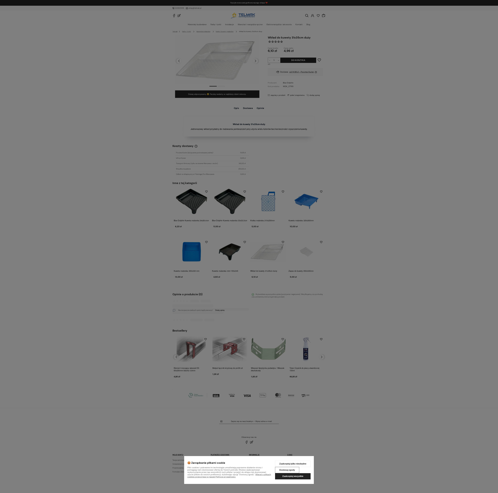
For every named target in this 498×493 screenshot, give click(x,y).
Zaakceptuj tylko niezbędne (292, 464)
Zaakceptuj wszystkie (292, 476)
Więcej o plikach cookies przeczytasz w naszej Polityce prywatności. (229, 475)
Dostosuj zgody (287, 470)
